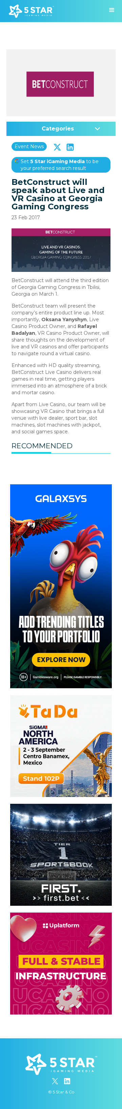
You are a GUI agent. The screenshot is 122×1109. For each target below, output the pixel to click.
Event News (29, 146)
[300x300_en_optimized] (61, 916)
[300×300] (61, 698)
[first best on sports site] (61, 807)
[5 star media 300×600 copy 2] (61, 488)
